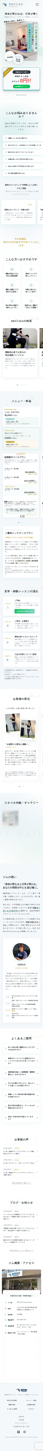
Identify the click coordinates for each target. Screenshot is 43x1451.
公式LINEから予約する (23, 611)
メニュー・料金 (31, 1400)
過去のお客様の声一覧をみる (21, 1183)
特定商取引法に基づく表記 (21, 1426)
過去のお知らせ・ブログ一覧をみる (21, 1250)
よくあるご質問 (12, 1409)
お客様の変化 (31, 1405)
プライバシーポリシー (21, 1423)
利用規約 (21, 1420)
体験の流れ (12, 1405)
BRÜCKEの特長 (12, 1400)
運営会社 (21, 1416)
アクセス (31, 1409)
